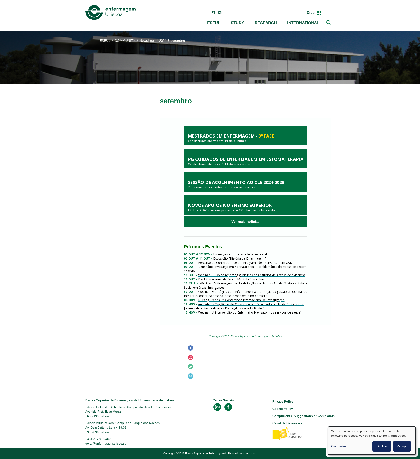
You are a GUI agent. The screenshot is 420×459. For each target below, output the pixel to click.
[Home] (111, 12)
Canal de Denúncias (287, 423)
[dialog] (372, 441)
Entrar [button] (311, 12)
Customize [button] (338, 446)
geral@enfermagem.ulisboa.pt (106, 443)
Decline (382, 446)
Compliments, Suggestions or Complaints (303, 416)
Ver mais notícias (245, 221)
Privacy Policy (282, 401)
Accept (402, 446)
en (220, 12)
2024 (162, 40)
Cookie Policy (282, 408)
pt (213, 12)
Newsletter (147, 40)
